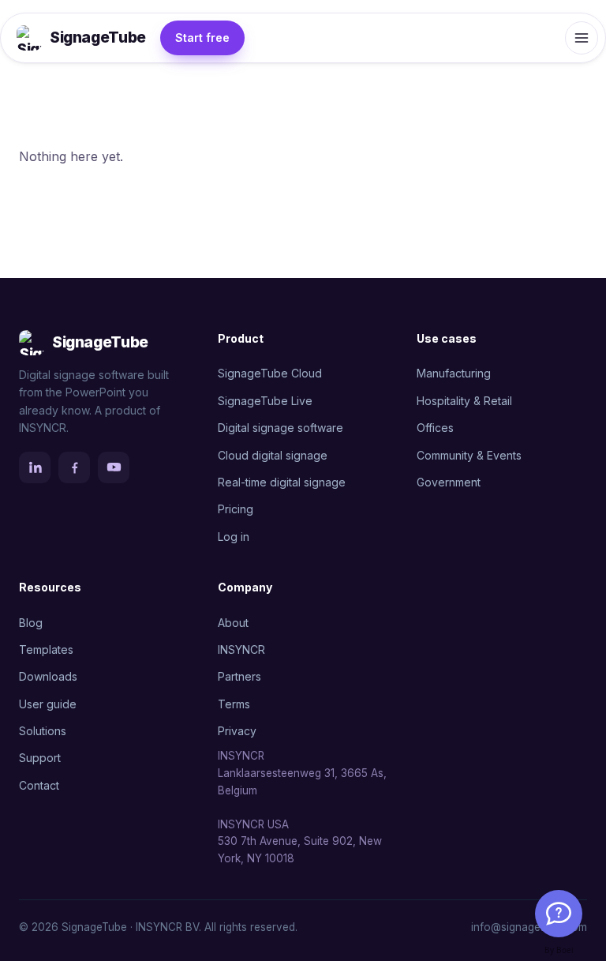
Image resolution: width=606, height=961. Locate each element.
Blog (31, 622)
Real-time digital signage (282, 482)
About (233, 622)
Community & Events (469, 455)
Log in (233, 536)
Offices (435, 427)
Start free (202, 37)
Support (40, 757)
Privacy (237, 731)
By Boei (559, 949)
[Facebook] (74, 467)
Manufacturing (454, 373)
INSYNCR (241, 649)
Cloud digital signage (272, 455)
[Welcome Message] (558, 913)
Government (449, 482)
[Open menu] (581, 37)
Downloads (48, 676)
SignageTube (98, 37)
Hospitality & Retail (464, 400)
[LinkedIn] (34, 467)
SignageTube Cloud (270, 373)
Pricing (235, 509)
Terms (234, 704)
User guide (48, 704)
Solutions (42, 731)
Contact (39, 785)
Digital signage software (280, 427)
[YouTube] (113, 467)
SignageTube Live (265, 400)
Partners (239, 676)
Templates (46, 649)
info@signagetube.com (529, 927)
